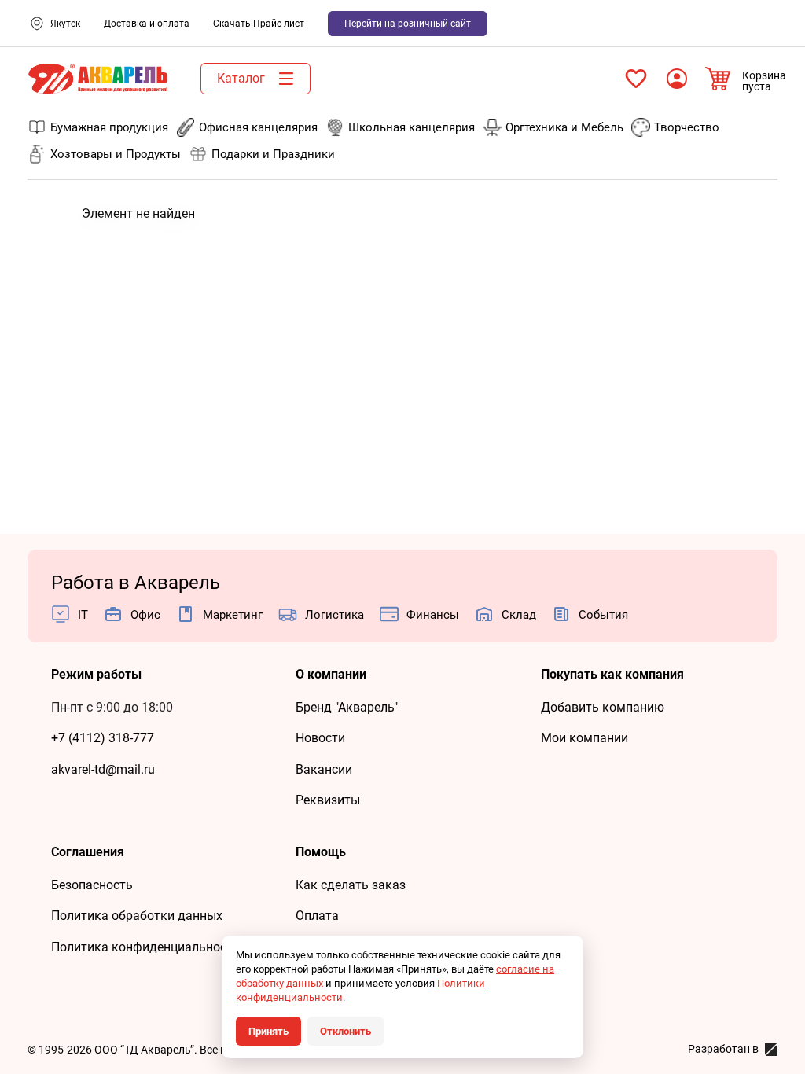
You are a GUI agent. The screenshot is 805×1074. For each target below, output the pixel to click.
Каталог (241, 78)
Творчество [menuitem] (686, 127)
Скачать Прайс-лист (258, 23)
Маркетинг (233, 615)
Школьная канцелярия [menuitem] (411, 127)
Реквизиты (328, 800)
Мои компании (584, 737)
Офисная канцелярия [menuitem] (258, 127)
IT (83, 615)
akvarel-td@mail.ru (103, 769)
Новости (320, 737)
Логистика (334, 615)
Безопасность (92, 884)
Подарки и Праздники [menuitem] (273, 154)
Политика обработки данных (136, 915)
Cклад (519, 615)
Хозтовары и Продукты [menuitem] (115, 154)
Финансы (432, 615)
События (603, 615)
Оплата (317, 915)
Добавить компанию (602, 707)
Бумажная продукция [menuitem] (109, 127)
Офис (145, 615)
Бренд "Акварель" (347, 707)
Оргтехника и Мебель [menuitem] (564, 127)
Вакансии (324, 769)
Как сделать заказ (351, 884)
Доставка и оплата (146, 23)
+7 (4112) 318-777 (102, 737)
